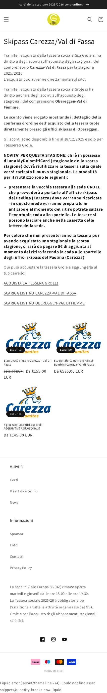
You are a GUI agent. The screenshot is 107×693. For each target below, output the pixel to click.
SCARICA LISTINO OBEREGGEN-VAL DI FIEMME (44, 303)
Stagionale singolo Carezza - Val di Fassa (27, 362)
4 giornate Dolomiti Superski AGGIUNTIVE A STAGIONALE (23, 426)
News (14, 502)
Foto (13, 545)
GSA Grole (58, 670)
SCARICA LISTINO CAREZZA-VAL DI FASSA (40, 293)
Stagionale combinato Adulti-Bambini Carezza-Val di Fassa (74, 362)
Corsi (14, 480)
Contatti (16, 556)
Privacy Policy (21, 567)
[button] (6, 19)
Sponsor (16, 534)
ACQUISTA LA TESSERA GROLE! (31, 283)
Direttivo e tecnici (24, 491)
